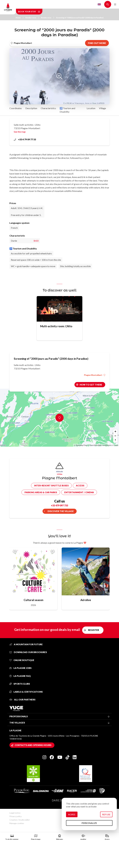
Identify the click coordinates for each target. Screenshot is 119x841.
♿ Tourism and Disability (67, 110)
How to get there (91, 384)
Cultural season (33, 600)
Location (91, 108)
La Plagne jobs (22, 668)
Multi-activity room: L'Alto (56, 326)
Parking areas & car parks (41, 492)
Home (18, 18)
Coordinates (15, 108)
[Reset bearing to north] (115, 440)
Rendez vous (46, 18)
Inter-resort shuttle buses (51, 485)
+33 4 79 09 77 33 (27, 139)
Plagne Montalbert (93, 375)
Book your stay (27, 11)
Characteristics (48, 108)
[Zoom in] (115, 431)
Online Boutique (23, 660)
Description (31, 108)
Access (80, 485)
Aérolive (85, 600)
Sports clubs (21, 683)
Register (93, 630)
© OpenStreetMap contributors (100, 445)
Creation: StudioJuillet (19, 820)
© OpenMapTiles (80, 445)
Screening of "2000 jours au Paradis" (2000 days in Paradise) (79, 18)
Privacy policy (15, 816)
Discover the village (61, 511)
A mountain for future (28, 644)
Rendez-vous (30, 18)
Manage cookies (16, 823)
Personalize (89, 823)
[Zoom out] (115, 436)
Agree (71, 814)
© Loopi (115, 445)
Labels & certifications (28, 691)
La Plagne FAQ (22, 676)
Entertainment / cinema (79, 492)
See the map (20, 131)
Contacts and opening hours (33, 745)
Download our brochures (30, 652)
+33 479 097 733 (59, 505)
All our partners (24, 699)
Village (102, 108)
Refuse (106, 814)
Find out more (97, 43)
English (99, 4)
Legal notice (14, 813)
